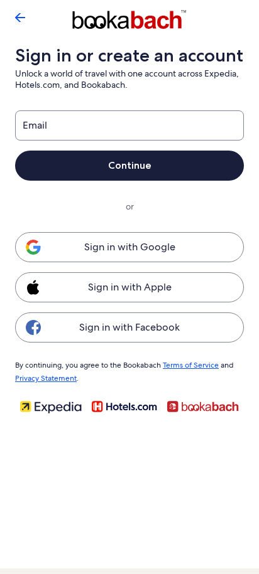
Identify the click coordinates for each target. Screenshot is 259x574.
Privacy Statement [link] (46, 378)
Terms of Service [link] (191, 365)
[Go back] (20, 18)
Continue (130, 165)
